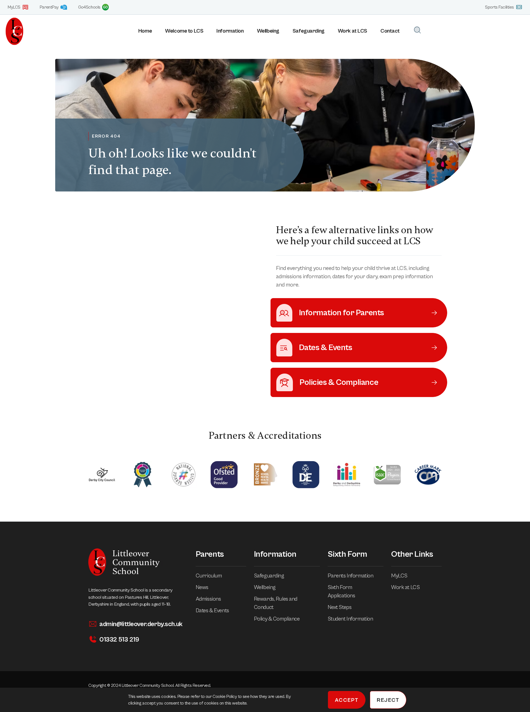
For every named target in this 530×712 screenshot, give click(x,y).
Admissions (208, 599)
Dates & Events (212, 611)
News (202, 587)
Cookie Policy (225, 696)
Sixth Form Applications (341, 591)
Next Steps (340, 607)
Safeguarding (309, 31)
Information (229, 31)
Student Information (350, 619)
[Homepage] (11, 31)
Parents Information (350, 576)
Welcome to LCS (184, 31)
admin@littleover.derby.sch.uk (140, 624)
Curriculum (209, 576)
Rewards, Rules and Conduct (275, 603)
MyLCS (14, 7)
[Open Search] (417, 30)
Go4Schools (89, 7)
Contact (390, 31)
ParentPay (49, 7)
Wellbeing (268, 31)
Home (145, 31)
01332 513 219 (119, 639)
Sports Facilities (499, 7)
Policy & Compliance (277, 619)
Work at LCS (352, 31)
